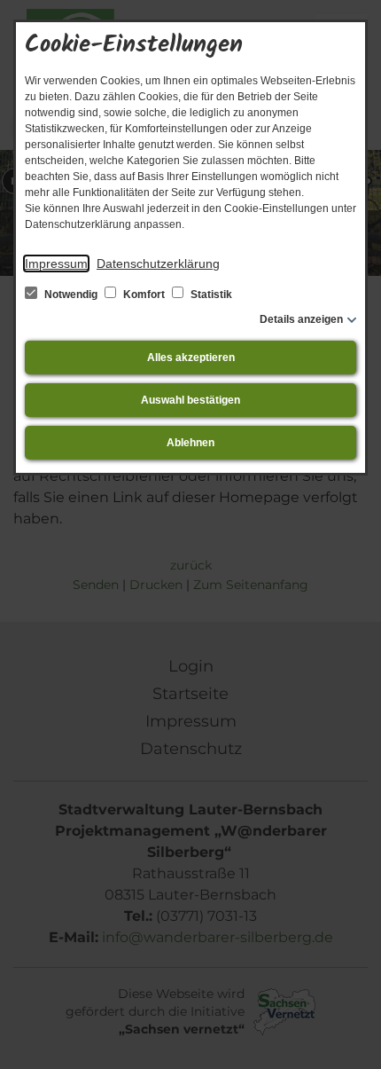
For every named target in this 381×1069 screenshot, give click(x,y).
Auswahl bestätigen (190, 400)
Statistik (210, 294)
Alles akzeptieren (191, 357)
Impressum (56, 263)
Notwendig (71, 294)
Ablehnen (190, 442)
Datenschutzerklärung (158, 263)
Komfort (144, 294)
